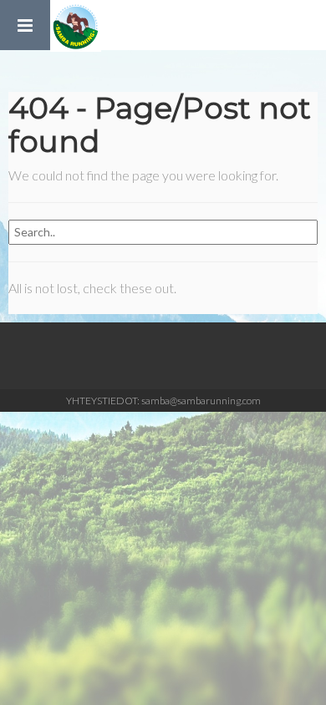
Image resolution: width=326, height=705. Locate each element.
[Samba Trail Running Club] (75, 25)
